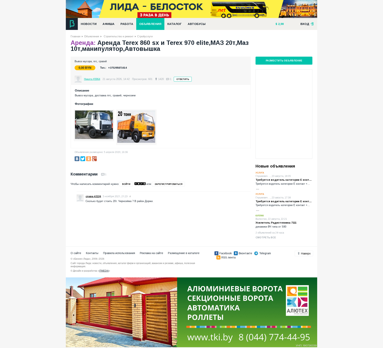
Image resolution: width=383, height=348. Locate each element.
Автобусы (196, 24)
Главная (75, 36)
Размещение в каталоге (183, 253)
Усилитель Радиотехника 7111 (276, 222)
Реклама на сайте (151, 253)
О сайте (76, 253)
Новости (89, 24)
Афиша (109, 24)
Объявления (150, 24)
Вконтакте (245, 253)
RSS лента (228, 257)
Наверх (306, 253)
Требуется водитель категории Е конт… (284, 179)
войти (126, 184)
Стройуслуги (145, 36)
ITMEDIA (104, 270)
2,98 (280, 24)
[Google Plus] (94, 158)
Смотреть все (266, 237)
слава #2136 (93, 196)
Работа (126, 24)
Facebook (225, 253)
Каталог (174, 24)
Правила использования (119, 253)
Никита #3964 (92, 79)
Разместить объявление (284, 60)
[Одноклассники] (88, 158)
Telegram (265, 253)
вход (305, 24)
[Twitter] (82, 158)
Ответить (182, 79)
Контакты (92, 253)
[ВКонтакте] (77, 158)
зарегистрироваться (168, 184)
